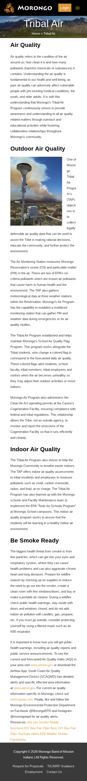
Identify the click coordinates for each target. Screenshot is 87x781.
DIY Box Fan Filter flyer (40, 728)
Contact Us (54, 772)
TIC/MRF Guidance (60, 766)
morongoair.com (21, 699)
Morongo (35, 8)
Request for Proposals (28, 766)
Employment (33, 772)
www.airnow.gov (42, 665)
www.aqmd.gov (24, 688)
